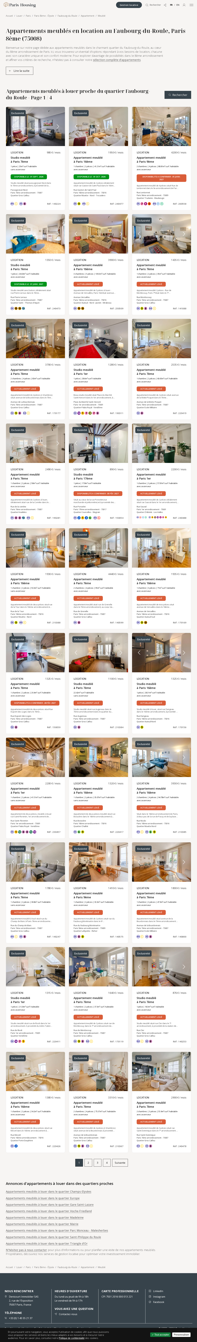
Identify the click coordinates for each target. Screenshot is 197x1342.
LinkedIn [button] (158, 1291)
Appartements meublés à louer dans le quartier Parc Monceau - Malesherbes (57, 1230)
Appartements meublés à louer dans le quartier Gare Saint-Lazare (50, 1204)
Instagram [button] (159, 1296)
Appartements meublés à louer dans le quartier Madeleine (45, 1217)
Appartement (87, 1267)
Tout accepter (161, 1334)
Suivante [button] (120, 1162)
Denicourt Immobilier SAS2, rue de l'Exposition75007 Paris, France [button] (23, 1300)
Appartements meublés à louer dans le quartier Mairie (42, 1224)
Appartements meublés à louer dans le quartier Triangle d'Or (47, 1243)
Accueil (9, 1267)
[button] (184, 5)
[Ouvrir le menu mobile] (191, 5)
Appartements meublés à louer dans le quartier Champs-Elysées (48, 1191)
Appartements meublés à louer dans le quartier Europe (43, 1198)
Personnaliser (181, 1334)
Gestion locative (129, 4)
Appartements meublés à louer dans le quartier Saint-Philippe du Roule (53, 1237)
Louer (19, 1267)
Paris (28, 1267)
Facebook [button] (158, 1302)
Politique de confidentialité (71, 1338)
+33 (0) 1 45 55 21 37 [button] (20, 1318)
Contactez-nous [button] (68, 1314)
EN (177, 4)
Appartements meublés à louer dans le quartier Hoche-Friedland (49, 1211)
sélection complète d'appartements (117, 60)
